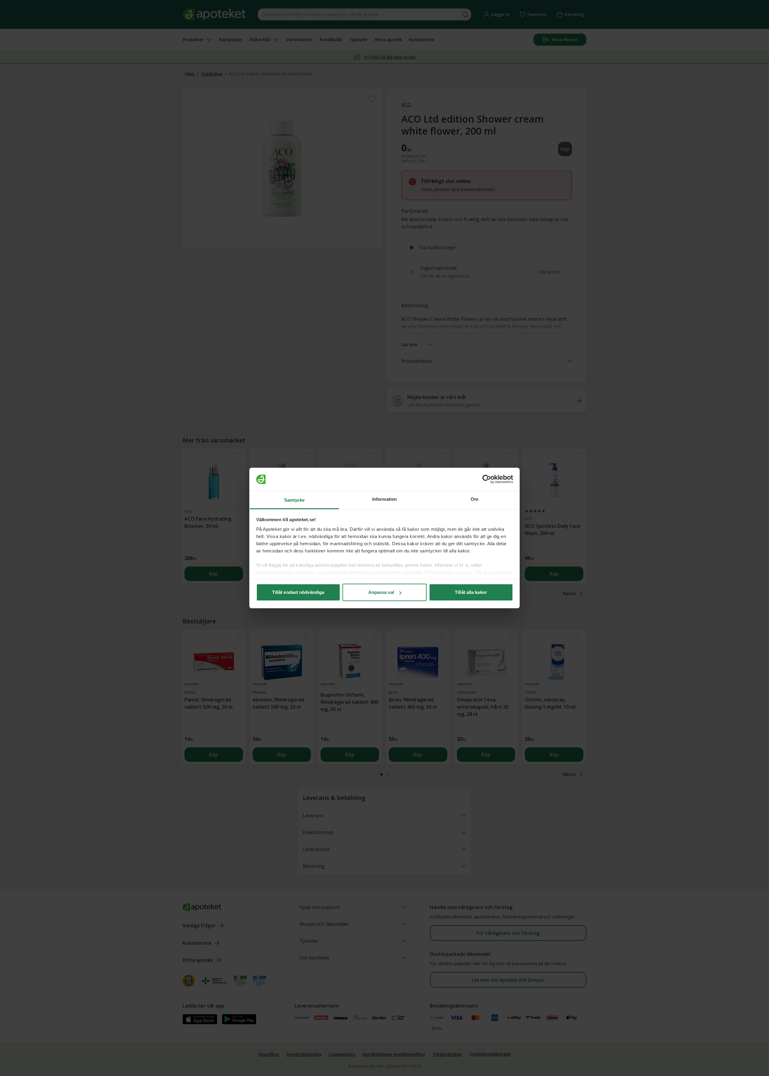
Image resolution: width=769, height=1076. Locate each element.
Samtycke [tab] (294, 500)
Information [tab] (384, 499)
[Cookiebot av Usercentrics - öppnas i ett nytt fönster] (486, 479)
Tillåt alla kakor (471, 592)
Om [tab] (474, 499)
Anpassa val (381, 592)
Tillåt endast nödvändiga (298, 592)
